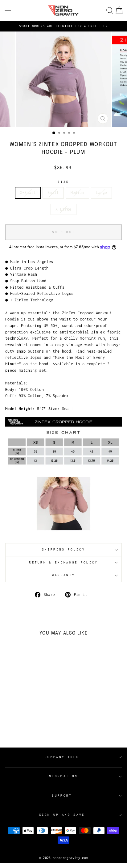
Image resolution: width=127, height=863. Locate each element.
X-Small (28, 192)
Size (63, 181)
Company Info (62, 757)
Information (62, 776)
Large (101, 192)
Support (62, 795)
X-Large (63, 209)
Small (53, 192)
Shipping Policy (63, 549)
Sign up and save (62, 814)
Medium (77, 192)
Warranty (63, 575)
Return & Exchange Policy (63, 562)
